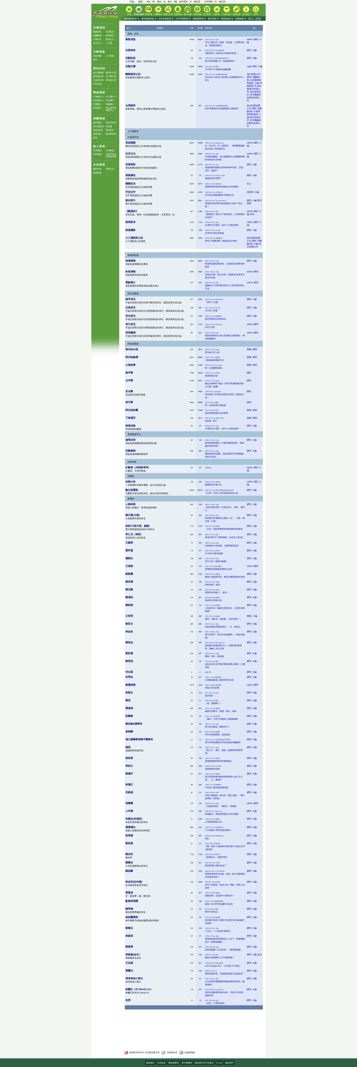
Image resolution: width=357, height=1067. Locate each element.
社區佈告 (131, 50)
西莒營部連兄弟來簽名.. (216, 318)
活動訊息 (131, 58)
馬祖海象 (97, 55)
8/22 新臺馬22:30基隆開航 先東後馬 (221, 108)
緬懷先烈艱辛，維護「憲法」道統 (220, 711)
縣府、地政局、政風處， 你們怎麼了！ (223, 618)
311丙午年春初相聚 (214, 553)
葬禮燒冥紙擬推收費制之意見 (218, 568)
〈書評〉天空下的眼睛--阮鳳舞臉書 (221, 718)
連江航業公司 (253, 74)
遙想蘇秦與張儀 (212, 768)
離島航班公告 (133, 74)
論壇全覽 (97, 172)
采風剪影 (131, 164)
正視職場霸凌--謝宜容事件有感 (219, 679)
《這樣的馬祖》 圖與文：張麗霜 (220, 806)
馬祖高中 (97, 133)
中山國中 (110, 100)
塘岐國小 (110, 104)
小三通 (109, 43)
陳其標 (129, 581)
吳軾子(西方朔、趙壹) (138, 526)
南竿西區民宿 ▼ (149, 18)
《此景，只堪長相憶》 (215, 1003)
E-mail (219, 1062)
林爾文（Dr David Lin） (139, 989)
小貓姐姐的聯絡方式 (214, 359)
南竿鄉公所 (98, 76)
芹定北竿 (131, 192)
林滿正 (129, 784)
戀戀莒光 (131, 183)
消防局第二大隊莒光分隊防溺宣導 (220, 53)
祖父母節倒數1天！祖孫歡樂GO (220, 60)
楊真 (128, 747)
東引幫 (129, 402)
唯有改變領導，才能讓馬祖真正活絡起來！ (225, 973)
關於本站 (97, 168)
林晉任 (129, 692)
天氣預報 (227, 14)
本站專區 (99, 164)
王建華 (129, 542)
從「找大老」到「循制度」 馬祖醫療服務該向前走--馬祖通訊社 (225, 147)
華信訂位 (110, 39)
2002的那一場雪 (212, 584)
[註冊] (258, 18)
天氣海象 (99, 51)
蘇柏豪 (129, 871)
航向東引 (131, 200)
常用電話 (97, 150)
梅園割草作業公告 (213, 484)
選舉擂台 (131, 827)
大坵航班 (110, 31)
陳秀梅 (129, 908)
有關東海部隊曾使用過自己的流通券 (221, 186)
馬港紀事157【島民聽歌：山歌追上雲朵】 (224, 537)
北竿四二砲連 (211, 310)
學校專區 (99, 92)
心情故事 (131, 365)
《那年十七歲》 (212, 301)
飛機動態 (97, 35)
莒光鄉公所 (98, 80)
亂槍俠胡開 (132, 901)
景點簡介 (131, 282)
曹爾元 (129, 970)
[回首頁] (105, 17)
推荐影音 (131, 222)
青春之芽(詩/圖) (212, 687)
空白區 (129, 672)
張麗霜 (129, 803)
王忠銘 (129, 962)
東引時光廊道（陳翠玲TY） (218, 726)
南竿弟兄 (131, 299)
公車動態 (110, 150)
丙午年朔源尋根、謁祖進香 (217, 734)
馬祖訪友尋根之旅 (213, 600)
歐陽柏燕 (131, 684)
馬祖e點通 (98, 130)
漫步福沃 (209, 695)
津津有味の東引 (134, 978)
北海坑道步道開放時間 (111, 155)
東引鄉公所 (111, 80)
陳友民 (129, 854)
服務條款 (150, 1062)
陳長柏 (129, 661)
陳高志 (129, 642)
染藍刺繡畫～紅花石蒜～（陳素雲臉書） (224, 949)
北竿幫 (129, 380)
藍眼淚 (217, 14)
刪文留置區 (132, 490)
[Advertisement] (167, 1031)
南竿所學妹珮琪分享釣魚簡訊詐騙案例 (223, 742)
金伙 (259, 954)
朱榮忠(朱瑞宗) (134, 818)
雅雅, (249, 349)
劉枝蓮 (129, 653)
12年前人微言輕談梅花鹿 (216, 787)
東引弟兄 (131, 324)
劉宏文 (129, 623)
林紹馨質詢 (132, 917)
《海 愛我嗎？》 (213, 703)
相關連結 (99, 118)
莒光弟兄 (131, 315)
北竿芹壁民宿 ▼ (183, 18)
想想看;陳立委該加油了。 (217, 865)
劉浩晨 (129, 843)
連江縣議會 (98, 72)
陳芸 (128, 700)
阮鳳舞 (129, 716)
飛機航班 (158, 14)
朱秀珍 (129, 677)
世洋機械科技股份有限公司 (254, 97)
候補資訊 (110, 35)
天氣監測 (236, 14)
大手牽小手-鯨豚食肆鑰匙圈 (218, 69)
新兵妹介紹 (132, 349)
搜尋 (256, 14)
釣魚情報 (131, 271)
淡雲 (128, 1000)
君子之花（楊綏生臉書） (216, 561)
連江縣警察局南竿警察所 (139, 739)
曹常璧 (129, 550)
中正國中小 (111, 96)
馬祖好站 (99, 68)
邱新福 (129, 792)
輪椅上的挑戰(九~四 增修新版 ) (219, 957)
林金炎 (129, 631)
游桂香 (129, 758)
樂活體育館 (111, 133)
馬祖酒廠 (197, 14)
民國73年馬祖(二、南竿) (216, 592)
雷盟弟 (129, 892)
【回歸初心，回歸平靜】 (216, 857)
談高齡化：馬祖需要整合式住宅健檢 (221, 813)
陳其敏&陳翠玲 (134, 723)
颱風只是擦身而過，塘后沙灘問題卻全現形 (225, 576)
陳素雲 (129, 946)
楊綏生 (129, 558)
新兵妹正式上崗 (212, 352)
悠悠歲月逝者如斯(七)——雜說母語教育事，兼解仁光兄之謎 (223, 647)
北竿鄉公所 (111, 76)
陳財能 (129, 605)
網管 (256, 39)
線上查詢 (99, 146)
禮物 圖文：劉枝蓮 (214, 656)
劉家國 (129, 574)
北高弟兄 (131, 307)
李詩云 (129, 765)
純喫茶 (250, 192)
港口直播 (187, 14)
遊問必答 (131, 439)
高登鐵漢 (131, 332)
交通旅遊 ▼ (240, 18)
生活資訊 (246, 14)
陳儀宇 (129, 773)
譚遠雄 (129, 708)
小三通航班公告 (134, 237)
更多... (96, 59)
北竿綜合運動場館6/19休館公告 (219, 194)
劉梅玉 (129, 928)
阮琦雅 (129, 835)
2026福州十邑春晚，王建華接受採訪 (222, 545)
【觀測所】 (132, 211)
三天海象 (110, 55)
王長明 (129, 616)
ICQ (249, 184)
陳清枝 (129, 597)
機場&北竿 (168, 14)
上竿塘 (129, 811)
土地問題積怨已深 (213, 821)
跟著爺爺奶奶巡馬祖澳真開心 (218, 760)
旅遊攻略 (131, 425)
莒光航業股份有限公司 (254, 89)
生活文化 (131, 153)
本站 (252, 214)
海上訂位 (97, 43)
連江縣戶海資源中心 (111, 108)
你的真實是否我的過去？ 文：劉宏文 (223, 626)
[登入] (251, 18)
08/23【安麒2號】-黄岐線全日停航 (221, 240)
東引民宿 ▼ (213, 18)
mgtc (249, 66)
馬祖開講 (131, 142)
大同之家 (97, 83)
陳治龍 (129, 589)
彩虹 (207, 838)
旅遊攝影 (131, 230)
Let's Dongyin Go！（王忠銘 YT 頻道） (223, 965)
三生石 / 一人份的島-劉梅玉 (217, 930)
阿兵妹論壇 (132, 357)
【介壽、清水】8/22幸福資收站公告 (221, 492)
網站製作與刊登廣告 (204, 1062)
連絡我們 (229, 1062)
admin (250, 39)
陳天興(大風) (133, 515)
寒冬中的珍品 (211, 911)
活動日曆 (131, 66)
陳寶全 (129, 862)
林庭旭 (129, 935)
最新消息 (131, 39)
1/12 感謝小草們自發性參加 (217, 829)
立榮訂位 (97, 39)
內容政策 (161, 1062)
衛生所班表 (111, 122)
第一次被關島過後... (214, 367)
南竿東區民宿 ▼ (131, 18)
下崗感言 (131, 417)
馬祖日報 (148, 14)
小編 (254, 50)
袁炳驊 (129, 731)
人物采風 (131, 504)
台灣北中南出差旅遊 (214, 232)
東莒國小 (97, 108)
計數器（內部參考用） (138, 467)
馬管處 (109, 126)
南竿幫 (129, 372)
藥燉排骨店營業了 (213, 178)
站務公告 (110, 168)
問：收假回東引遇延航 (215, 405)
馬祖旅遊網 (139, 14)
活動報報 (131, 450)
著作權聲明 (187, 1062)
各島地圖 (97, 154)
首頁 (129, 14)
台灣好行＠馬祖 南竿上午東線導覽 (221, 224)
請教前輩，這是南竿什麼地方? (219, 895)
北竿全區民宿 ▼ (166, 18)
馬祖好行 (110, 130)
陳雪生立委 (111, 72)
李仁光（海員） (134, 534)
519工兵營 (210, 327)
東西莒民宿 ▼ (199, 18)
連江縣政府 (98, 126)
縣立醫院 (97, 122)
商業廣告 (131, 175)
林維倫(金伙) (133, 954)
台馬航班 (131, 105)
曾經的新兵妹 (211, 375)
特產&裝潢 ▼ (227, 18)
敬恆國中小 (98, 100)
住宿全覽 (207, 14)
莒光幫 (129, 391)
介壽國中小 (98, 96)
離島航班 (97, 31)
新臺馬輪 (178, 14)
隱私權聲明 (173, 1062)
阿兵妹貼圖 (132, 410)
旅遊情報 (131, 260)
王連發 (129, 566)
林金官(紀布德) (134, 881)
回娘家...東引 (211, 420)
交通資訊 (99, 27)
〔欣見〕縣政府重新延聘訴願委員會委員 (224, 528)
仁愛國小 (97, 104)
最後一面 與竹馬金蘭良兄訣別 (219, 903)
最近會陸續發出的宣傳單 (216, 412)
